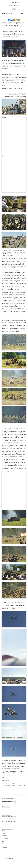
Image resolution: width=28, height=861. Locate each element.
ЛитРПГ (3, 833)
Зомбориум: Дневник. (6, 815)
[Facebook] (11, 20)
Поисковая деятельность (7, 840)
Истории (3, 830)
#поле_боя (7, 785)
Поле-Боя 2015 (11, 772)
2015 (11, 785)
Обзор (13, 785)
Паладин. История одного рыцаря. (9, 816)
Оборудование (5, 838)
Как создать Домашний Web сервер (9, 819)
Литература (4, 832)
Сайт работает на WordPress (7, 858)
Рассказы (3, 841)
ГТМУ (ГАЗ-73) (22, 795)
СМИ (2, 843)
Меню (14, 8)
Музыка (3, 836)
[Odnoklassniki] (14, 20)
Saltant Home (14, 3)
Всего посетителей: (6, 850)
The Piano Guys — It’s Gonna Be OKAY (9, 818)
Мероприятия (22, 783)
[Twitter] (16, 20)
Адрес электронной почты (9, 801)
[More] (19, 20)
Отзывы (17, 785)
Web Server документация (7, 829)
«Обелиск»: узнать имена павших (9, 821)
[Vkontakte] (9, 20)
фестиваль (21, 785)
